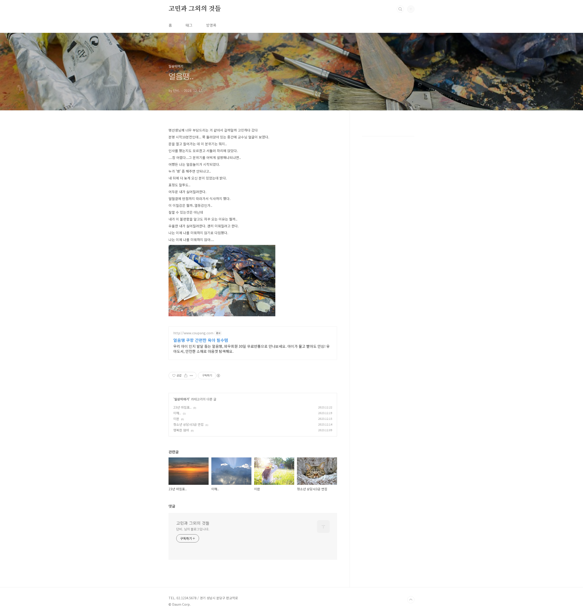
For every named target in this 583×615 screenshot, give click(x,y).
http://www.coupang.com (193, 333)
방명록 (211, 25)
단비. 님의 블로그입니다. (192, 529)
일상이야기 (181, 399)
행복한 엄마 (181, 430)
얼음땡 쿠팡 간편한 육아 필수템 (200, 340)
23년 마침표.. (182, 407)
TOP (410, 599)
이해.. (177, 413)
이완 (176, 418)
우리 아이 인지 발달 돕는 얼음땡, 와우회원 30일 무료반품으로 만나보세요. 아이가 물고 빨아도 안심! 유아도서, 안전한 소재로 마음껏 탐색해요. (251, 348)
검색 (400, 9)
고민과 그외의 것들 (195, 9)
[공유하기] (186, 375)
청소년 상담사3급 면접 (188, 424)
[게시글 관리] (191, 375)
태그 (189, 25)
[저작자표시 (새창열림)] (218, 375)
